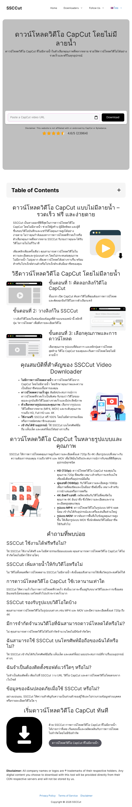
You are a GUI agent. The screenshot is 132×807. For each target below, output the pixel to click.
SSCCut (14, 8)
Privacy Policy (48, 795)
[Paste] (96, 117)
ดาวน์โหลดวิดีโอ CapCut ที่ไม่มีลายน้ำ (75, 743)
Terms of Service (68, 795)
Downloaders (71, 8)
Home (53, 8)
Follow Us (94, 8)
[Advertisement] (66, 84)
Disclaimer (86, 795)
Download (112, 117)
